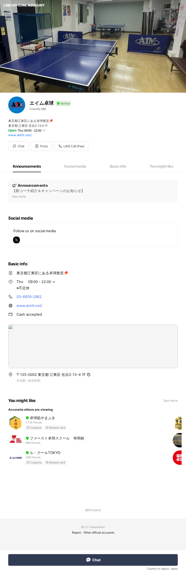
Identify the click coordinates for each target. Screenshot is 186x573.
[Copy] (89, 374)
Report (76, 532)
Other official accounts (99, 532)
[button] (41, 146)
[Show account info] (63, 103)
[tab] (27, 166)
